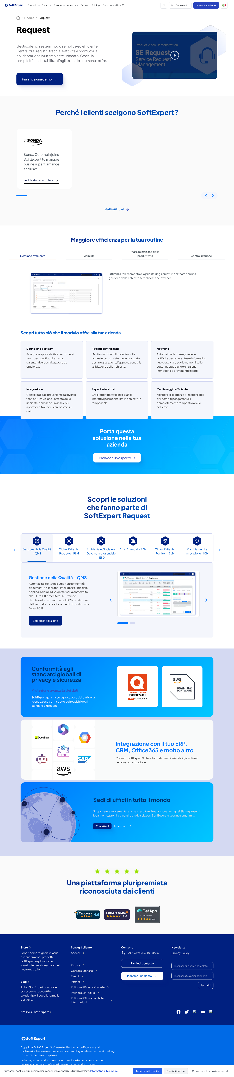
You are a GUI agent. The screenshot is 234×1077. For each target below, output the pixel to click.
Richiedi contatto (142, 963)
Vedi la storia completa (38, 180)
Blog (24, 981)
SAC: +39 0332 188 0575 (143, 953)
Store (24, 947)
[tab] (32, 255)
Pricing (96, 5)
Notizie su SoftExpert (35, 1012)
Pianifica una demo (206, 5)
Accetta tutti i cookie (147, 1071)
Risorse (75, 965)
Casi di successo (82, 970)
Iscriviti (206, 985)
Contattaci (181, 5)
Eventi (75, 976)
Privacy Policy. (180, 953)
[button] (224, 5)
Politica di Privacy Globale (88, 987)
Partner (85, 5)
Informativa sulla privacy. (104, 1070)
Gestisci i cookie (176, 1071)
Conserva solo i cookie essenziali (210, 1071)
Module (29, 18)
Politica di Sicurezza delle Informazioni (87, 1000)
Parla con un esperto (115, 458)
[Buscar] (164, 5)
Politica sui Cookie (83, 992)
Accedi (75, 953)
